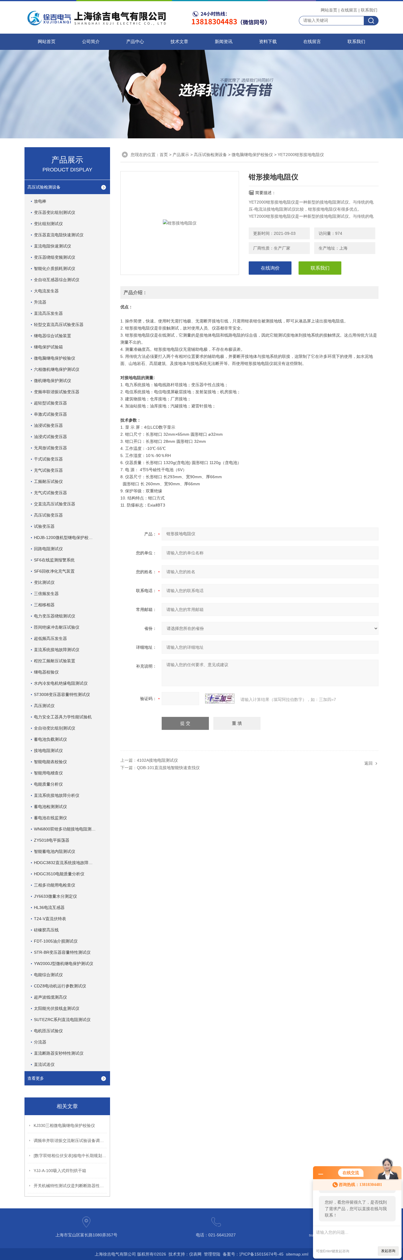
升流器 (40, 302)
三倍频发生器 (46, 593)
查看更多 (35, 1078)
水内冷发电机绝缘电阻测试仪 (61, 683)
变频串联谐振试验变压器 (56, 391)
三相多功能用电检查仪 (54, 885)
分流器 (40, 1042)
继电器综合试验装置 (52, 335)
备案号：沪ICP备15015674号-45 (253, 1254)
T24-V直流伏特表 (50, 918)
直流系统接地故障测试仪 (56, 649)
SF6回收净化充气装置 (54, 571)
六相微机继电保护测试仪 (56, 369)
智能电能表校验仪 (50, 761)
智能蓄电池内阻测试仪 (54, 851)
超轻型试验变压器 (50, 403)
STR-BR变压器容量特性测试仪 (62, 952)
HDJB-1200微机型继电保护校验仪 (65, 537)
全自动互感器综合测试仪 (56, 279)
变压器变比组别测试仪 (54, 212)
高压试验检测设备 (43, 187)
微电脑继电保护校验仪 (54, 358)
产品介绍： (135, 292)
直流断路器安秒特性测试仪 (58, 1053)
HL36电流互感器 (49, 907)
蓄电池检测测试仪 (50, 806)
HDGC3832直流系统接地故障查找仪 (67, 862)
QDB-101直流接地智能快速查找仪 (168, 767)
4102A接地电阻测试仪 (157, 760)
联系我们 (369, 10)
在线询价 (270, 268)
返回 (368, 763)
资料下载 (268, 41)
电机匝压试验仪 (48, 1030)
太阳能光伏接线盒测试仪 (56, 1008)
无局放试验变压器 (50, 447)
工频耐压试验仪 (48, 481)
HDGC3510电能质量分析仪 (59, 873)
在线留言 (349, 10)
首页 (164, 154)
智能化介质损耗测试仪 (54, 268)
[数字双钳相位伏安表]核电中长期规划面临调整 (70, 1155)
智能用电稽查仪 (48, 773)
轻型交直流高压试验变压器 (58, 324)
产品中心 (135, 41)
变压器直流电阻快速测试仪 (58, 234)
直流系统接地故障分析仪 (56, 795)
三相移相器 (44, 604)
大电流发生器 (46, 291)
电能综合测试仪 (48, 974)
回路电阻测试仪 (48, 548)
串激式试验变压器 (50, 414)
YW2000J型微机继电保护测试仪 (63, 963)
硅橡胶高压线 (46, 930)
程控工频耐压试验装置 (54, 660)
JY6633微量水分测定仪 (55, 896)
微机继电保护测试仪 (52, 380)
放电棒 (40, 201)
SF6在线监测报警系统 (54, 560)
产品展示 (181, 154)
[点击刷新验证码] (220, 699)
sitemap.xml (297, 1254)
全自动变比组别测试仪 (54, 728)
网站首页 (329, 10)
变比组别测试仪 (48, 223)
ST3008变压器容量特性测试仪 (62, 694)
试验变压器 (44, 526)
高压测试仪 (44, 705)
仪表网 (195, 1254)
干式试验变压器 (48, 459)
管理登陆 (212, 1254)
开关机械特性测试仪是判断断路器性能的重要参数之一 (70, 1185)
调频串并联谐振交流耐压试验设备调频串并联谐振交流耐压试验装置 (70, 1140)
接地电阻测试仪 (48, 750)
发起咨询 (388, 1251)
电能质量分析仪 (48, 784)
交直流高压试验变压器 (54, 504)
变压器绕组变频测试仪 (54, 257)
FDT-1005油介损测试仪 (56, 941)
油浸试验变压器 (48, 425)
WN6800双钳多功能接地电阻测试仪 (67, 829)
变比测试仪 (44, 582)
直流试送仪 (44, 1064)
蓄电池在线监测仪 (50, 817)
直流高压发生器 (48, 313)
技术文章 (179, 41)
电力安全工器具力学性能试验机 (63, 717)
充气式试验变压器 (50, 492)
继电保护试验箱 (48, 347)
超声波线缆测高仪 (50, 997)
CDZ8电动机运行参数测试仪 (60, 986)
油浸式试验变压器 (50, 436)
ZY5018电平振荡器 (51, 840)
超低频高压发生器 (50, 638)
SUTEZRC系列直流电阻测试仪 (62, 1019)
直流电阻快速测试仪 (52, 246)
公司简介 (91, 41)
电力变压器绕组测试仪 (54, 616)
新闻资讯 (223, 41)
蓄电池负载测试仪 (50, 739)
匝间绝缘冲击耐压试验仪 (56, 627)
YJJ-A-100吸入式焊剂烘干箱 (60, 1170)
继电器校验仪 (46, 672)
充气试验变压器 (48, 470)
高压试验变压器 (48, 515)
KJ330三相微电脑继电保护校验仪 (64, 1125)
